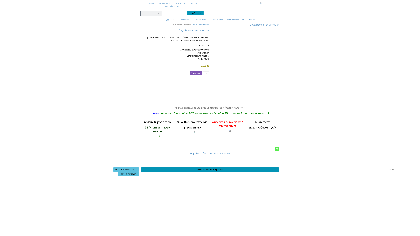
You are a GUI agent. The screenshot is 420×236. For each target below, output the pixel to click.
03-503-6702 (404, 180)
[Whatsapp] (277, 149)
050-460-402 (402, 186)
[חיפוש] (140, 13)
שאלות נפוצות (186, 20)
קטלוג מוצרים (218, 20)
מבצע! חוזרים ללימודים (235, 20)
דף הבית (252, 20)
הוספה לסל (196, 73)
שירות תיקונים (201, 20)
